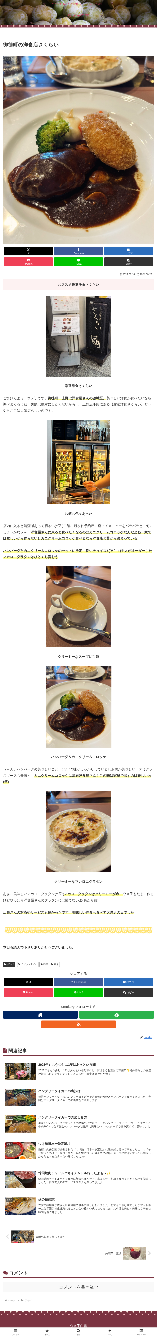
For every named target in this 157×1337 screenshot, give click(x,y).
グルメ (10, 964)
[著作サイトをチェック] (40, 1015)
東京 (56, 964)
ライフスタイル (29, 964)
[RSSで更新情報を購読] (78, 1024)
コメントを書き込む (78, 1287)
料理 (45, 964)
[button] (128, 261)
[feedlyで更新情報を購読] (116, 1015)
